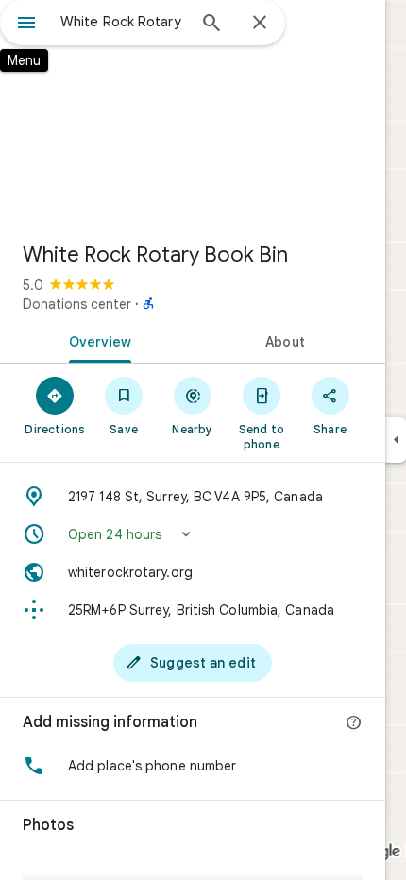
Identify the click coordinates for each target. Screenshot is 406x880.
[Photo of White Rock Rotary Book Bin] (192, 113)
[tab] (96, 340)
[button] (192, 534)
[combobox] (122, 21)
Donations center (77, 304)
